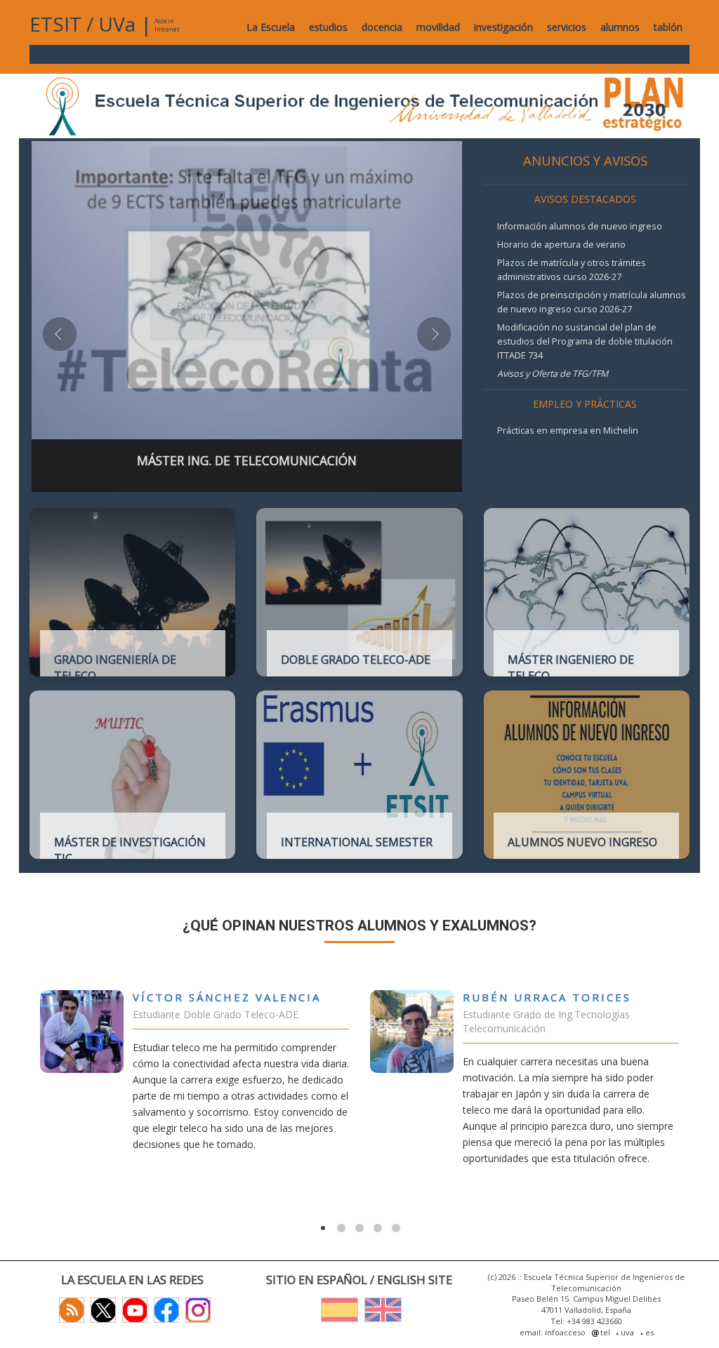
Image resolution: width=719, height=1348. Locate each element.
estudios (328, 27)
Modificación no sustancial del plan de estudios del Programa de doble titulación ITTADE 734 (585, 341)
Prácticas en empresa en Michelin (567, 430)
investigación (503, 27)
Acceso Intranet (166, 25)
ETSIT (55, 24)
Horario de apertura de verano (561, 245)
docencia (382, 27)
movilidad (438, 27)
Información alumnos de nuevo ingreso (579, 226)
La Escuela (270, 27)
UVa (117, 24)
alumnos (620, 27)
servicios (566, 27)
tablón (668, 27)
